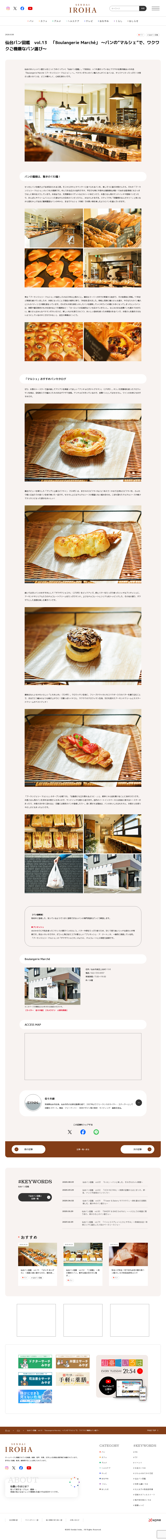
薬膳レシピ (138, 1505)
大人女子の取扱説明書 (143, 1489)
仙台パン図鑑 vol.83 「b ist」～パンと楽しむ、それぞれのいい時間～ (113, 1182)
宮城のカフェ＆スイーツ (144, 1494)
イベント (137, 1462)
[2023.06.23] (83, 1265)
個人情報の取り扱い (53, 1520)
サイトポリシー (30, 1520)
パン (31, 21)
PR (135, 1452)
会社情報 (12, 1520)
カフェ (43, 21)
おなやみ (104, 21)
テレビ (89, 21)
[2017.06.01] (128, 1265)
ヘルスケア (73, 21)
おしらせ (133, 21)
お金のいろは (139, 1468)
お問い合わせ (74, 1520)
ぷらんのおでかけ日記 (143, 1473)
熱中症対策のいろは (142, 1500)
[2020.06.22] (37, 1265)
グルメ (57, 21)
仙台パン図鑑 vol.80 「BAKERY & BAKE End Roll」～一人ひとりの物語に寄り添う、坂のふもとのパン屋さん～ (114, 1212)
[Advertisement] (36, 1320)
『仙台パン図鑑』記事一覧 (35, 1197)
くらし (118, 21)
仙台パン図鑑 (152, 35)
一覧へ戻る (83, 1149)
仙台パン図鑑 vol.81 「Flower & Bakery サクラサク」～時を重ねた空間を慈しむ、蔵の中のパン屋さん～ (115, 1202)
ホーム (7, 1430)
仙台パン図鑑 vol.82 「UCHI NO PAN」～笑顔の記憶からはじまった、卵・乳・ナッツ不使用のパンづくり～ (114, 1191)
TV (135, 1457)
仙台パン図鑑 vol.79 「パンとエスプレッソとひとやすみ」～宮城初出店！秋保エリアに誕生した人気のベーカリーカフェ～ (114, 1223)
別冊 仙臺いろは (140, 1484)
